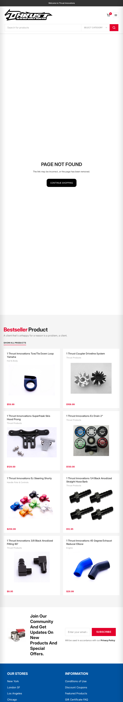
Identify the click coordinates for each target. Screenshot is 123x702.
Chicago (12, 699)
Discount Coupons (76, 687)
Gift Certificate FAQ (76, 699)
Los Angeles (14, 693)
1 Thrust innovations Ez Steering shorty (29, 478)
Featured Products (76, 693)
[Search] (114, 27)
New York (13, 681)
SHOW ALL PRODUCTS (15, 343)
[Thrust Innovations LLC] (28, 15)
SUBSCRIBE (103, 632)
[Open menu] (115, 15)
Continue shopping (61, 183)
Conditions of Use (76, 681)
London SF (13, 687)
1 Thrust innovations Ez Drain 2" (84, 415)
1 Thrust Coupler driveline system (85, 353)
